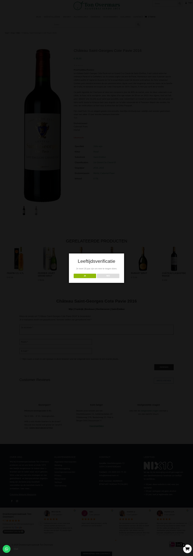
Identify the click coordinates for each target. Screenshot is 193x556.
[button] (7, 549)
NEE (108, 276)
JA (85, 276)
